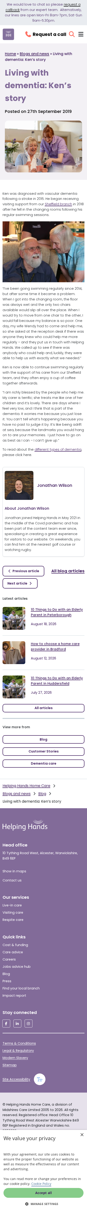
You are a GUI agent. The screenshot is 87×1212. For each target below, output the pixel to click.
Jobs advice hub (17, 966)
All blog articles (67, 571)
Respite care (13, 919)
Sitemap (10, 1065)
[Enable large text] (39, 1079)
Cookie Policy (41, 1183)
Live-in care (12, 905)
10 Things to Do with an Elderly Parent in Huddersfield (57, 681)
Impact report (14, 995)
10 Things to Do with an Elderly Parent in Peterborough (57, 612)
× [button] (82, 1135)
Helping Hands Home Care (26, 785)
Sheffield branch (58, 204)
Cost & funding (15, 945)
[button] (43, 1204)
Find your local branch (21, 988)
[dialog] (43, 1171)
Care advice (13, 952)
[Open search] (71, 34)
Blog (42, 793)
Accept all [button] (43, 1193)
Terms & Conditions (19, 1043)
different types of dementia (58, 449)
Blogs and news (34, 53)
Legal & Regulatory (18, 1050)
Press (7, 981)
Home (10, 53)
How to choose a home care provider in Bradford (55, 646)
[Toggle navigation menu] (80, 34)
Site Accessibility (16, 1079)
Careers (9, 959)
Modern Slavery (15, 1057)
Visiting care (13, 912)
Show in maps (14, 871)
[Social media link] (6, 1023)
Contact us (12, 880)
